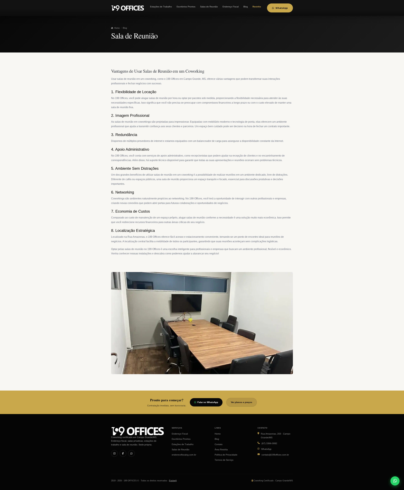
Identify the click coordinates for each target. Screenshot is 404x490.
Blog (245, 7)
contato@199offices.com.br (275, 455)
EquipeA (173, 481)
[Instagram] (114, 453)
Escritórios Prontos (186, 7)
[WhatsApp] (131, 453)
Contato (219, 444)
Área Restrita (221, 449)
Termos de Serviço (224, 460)
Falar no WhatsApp (207, 402)
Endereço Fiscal (231, 7)
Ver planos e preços (241, 402)
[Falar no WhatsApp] (395, 480)
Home (117, 28)
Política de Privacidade (226, 455)
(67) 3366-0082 (269, 443)
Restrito (256, 7)
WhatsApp (282, 7)
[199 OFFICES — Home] (127, 8)
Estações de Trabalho (161, 7)
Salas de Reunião (209, 7)
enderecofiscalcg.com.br (184, 455)
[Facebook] (123, 453)
